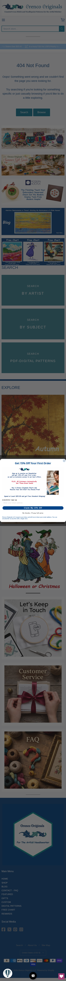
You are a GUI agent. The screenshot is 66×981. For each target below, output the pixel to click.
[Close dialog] (64, 461)
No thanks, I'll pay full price (33, 513)
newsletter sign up (9, 500)
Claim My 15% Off (33, 508)
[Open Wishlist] (61, 976)
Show (33, 975)
